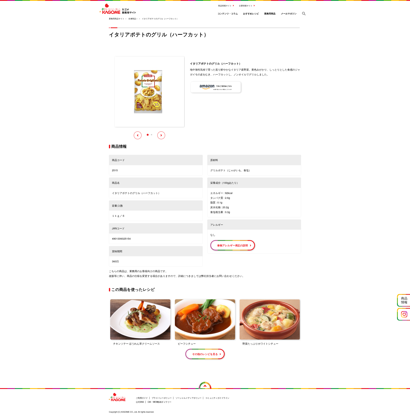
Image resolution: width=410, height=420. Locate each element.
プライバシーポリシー (162, 397)
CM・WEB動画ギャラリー (159, 401)
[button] (148, 135)
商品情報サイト (225, 5)
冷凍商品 (132, 18)
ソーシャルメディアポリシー (188, 397)
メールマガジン (289, 13)
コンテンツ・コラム (228, 13)
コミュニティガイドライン (217, 397)
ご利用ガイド (142, 397)
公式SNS (140, 401)
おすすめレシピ (251, 13)
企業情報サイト (245, 5)
